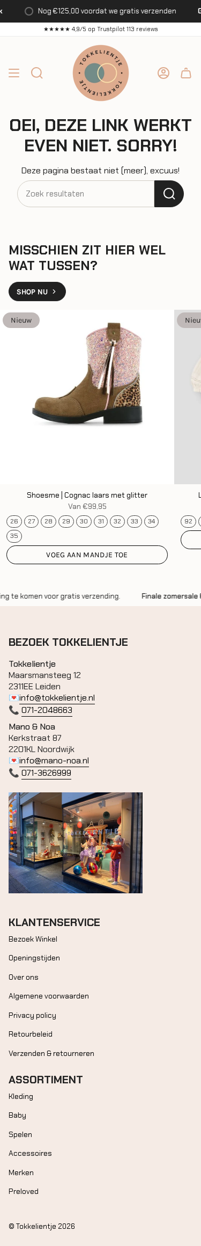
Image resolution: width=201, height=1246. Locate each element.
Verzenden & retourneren (51, 1053)
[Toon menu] (14, 73)
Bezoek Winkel (33, 939)
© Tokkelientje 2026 (42, 1226)
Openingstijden (34, 958)
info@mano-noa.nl (54, 760)
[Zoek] (169, 193)
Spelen (20, 1134)
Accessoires (30, 1153)
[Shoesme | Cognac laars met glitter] (87, 397)
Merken (21, 1172)
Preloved (24, 1191)
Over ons (24, 977)
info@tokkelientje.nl (57, 697)
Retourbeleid (31, 1034)
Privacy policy (32, 1015)
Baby (17, 1115)
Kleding (21, 1096)
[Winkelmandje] (186, 73)
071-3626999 (46, 772)
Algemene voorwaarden (49, 996)
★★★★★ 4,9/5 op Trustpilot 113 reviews (100, 29)
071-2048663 (46, 710)
